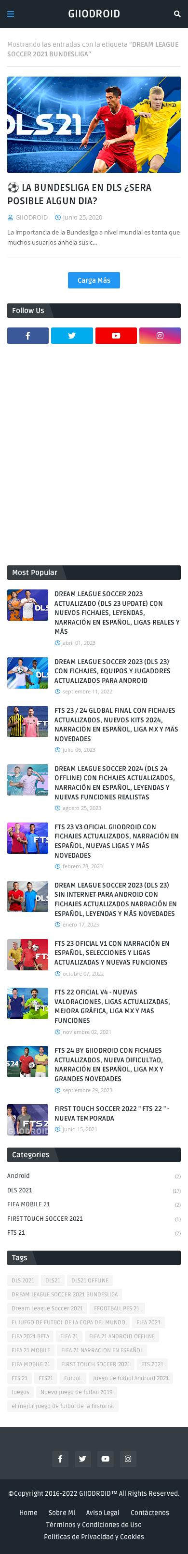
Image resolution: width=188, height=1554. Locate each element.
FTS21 (46, 1378)
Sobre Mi (62, 1513)
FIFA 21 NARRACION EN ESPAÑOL (102, 1350)
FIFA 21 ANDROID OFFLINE (122, 1336)
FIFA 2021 (148, 1322)
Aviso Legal (103, 1513)
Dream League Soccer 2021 (47, 1308)
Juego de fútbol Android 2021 (131, 1378)
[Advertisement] (94, 459)
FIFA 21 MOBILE (31, 1350)
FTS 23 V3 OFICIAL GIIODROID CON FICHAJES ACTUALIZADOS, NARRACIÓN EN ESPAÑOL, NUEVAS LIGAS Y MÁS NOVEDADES (116, 841)
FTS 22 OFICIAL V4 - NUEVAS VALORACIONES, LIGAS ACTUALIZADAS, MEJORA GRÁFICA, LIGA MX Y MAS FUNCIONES (112, 1006)
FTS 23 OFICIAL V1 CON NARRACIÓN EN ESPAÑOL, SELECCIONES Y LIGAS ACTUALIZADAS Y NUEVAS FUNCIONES (112, 953)
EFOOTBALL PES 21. (117, 1308)
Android (94, 1176)
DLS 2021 (94, 1190)
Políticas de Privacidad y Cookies (94, 1537)
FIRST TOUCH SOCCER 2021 (94, 1219)
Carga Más (94, 280)
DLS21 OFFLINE (89, 1280)
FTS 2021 (152, 1364)
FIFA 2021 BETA (30, 1336)
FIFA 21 (69, 1336)
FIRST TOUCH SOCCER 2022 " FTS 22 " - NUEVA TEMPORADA (111, 1114)
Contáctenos (150, 1513)
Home (28, 1513)
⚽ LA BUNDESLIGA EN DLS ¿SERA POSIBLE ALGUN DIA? (79, 194)
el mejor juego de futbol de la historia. (63, 1406)
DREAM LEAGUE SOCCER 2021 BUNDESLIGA (65, 1294)
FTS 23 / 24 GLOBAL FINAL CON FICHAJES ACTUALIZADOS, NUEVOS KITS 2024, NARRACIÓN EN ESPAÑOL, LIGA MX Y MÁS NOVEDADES (116, 724)
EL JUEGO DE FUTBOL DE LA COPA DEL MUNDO (68, 1322)
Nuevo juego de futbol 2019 (76, 1392)
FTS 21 (94, 1233)
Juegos (20, 1392)
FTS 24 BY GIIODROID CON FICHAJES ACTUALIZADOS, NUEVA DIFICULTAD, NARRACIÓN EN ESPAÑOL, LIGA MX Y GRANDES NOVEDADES (108, 1064)
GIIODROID (94, 14)
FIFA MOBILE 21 (94, 1204)
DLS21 (52, 1280)
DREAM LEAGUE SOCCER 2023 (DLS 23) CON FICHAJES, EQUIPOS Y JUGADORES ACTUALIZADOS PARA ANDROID (112, 671)
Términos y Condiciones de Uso (94, 1525)
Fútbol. (73, 1378)
